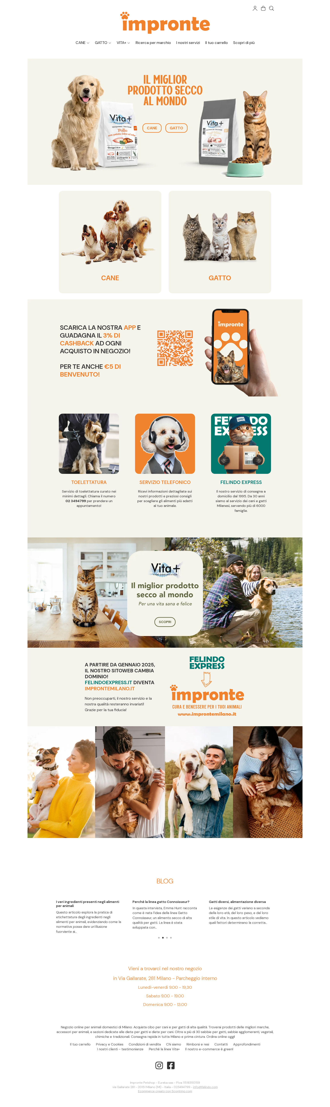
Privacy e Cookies (109, 1044)
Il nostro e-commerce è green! (209, 1049)
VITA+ (122, 42)
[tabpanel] (88, 905)
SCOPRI (165, 622)
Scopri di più (244, 42)
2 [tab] (163, 937)
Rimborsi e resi (197, 1044)
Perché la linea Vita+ (164, 1049)
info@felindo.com (205, 1087)
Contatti (221, 1044)
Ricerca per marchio (153, 42)
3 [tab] (167, 937)
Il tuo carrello (216, 42)
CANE (81, 42)
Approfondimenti (246, 1044)
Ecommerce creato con (165, 1091)
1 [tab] (159, 937)
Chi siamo (173, 1044)
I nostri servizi (188, 42)
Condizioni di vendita (145, 1044)
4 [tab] (171, 937)
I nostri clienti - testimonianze (120, 1049)
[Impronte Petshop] (165, 19)
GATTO (101, 42)
